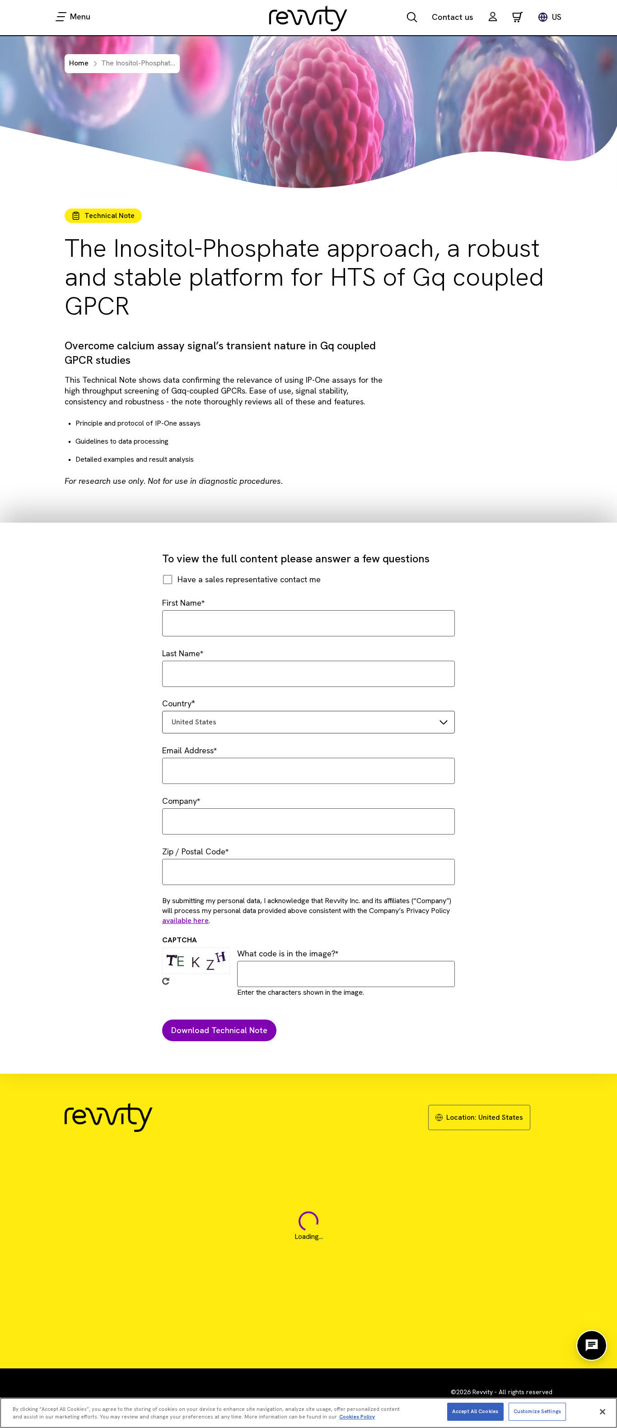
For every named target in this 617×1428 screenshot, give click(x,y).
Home (79, 63)
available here (185, 920)
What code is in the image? (286, 953)
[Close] (602, 1412)
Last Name (181, 653)
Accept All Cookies (475, 1411)
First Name (181, 603)
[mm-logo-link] (308, 18)
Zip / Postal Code (193, 851)
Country (177, 703)
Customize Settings (537, 1411)
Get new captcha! (165, 981)
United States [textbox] (194, 722)
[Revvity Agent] (591, 1345)
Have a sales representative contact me (249, 579)
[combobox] (308, 722)
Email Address (188, 750)
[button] (493, 18)
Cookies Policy (357, 1417)
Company (179, 801)
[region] (308, 1413)
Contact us (452, 17)
